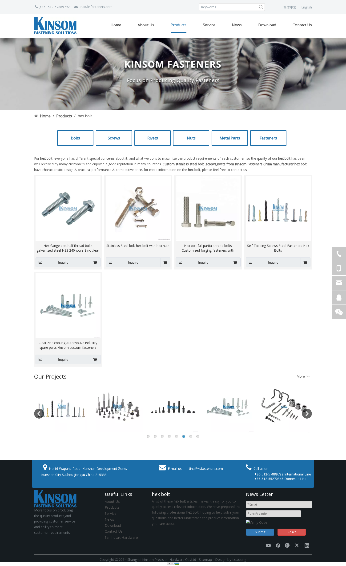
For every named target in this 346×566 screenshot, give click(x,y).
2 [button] (155, 436)
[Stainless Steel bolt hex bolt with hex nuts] (138, 208)
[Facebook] (278, 545)
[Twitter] (297, 545)
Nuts (191, 138)
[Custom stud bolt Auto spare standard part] (173, 407)
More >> (303, 376)
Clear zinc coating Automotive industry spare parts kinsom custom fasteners (68, 345)
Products (112, 507)
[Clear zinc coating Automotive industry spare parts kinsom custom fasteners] (68, 305)
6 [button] (183, 436)
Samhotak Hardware (121, 537)
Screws (114, 138)
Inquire (63, 262)
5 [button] (176, 436)
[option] (62, 407)
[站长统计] (173, 564)
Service (111, 513)
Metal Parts (230, 138)
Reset (291, 532)
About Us (112, 501)
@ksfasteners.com (98, 6)
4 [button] (169, 436)
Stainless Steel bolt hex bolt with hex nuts (137, 245)
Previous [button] (39, 414)
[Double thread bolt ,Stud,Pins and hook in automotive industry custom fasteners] (284, 407)
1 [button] (148, 436)
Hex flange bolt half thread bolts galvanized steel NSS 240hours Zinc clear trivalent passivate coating (68, 248)
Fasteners (268, 138)
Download (113, 525)
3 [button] (162, 436)
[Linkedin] (307, 545)
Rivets (152, 138)
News (109, 519)
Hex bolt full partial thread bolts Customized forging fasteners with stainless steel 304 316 (208, 248)
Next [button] (307, 414)
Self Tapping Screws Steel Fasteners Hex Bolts (278, 248)
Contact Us (114, 531)
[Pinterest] (287, 545)
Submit (260, 532)
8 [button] (197, 436)
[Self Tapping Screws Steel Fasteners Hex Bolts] (278, 208)
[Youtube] (268, 545)
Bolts (75, 138)
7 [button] (190, 436)
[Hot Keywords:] (261, 7)
